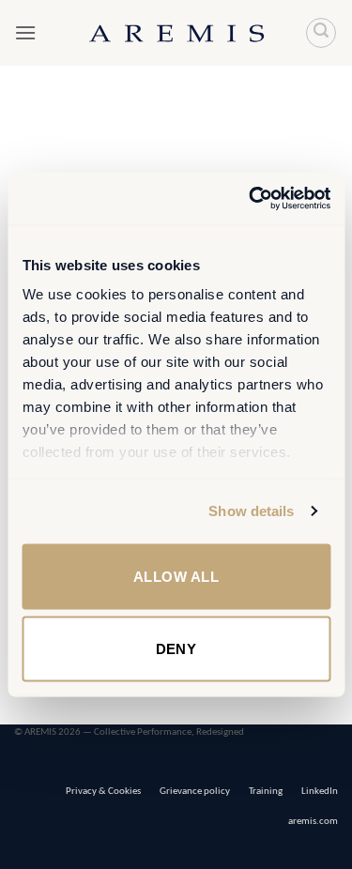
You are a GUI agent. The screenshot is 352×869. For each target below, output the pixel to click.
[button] (25, 32)
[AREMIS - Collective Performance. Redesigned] (176, 32)
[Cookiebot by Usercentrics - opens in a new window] (250, 199)
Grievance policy (195, 791)
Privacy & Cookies (103, 791)
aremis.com (313, 821)
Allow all (176, 576)
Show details (251, 511)
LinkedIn (319, 791)
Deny (176, 649)
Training (266, 791)
